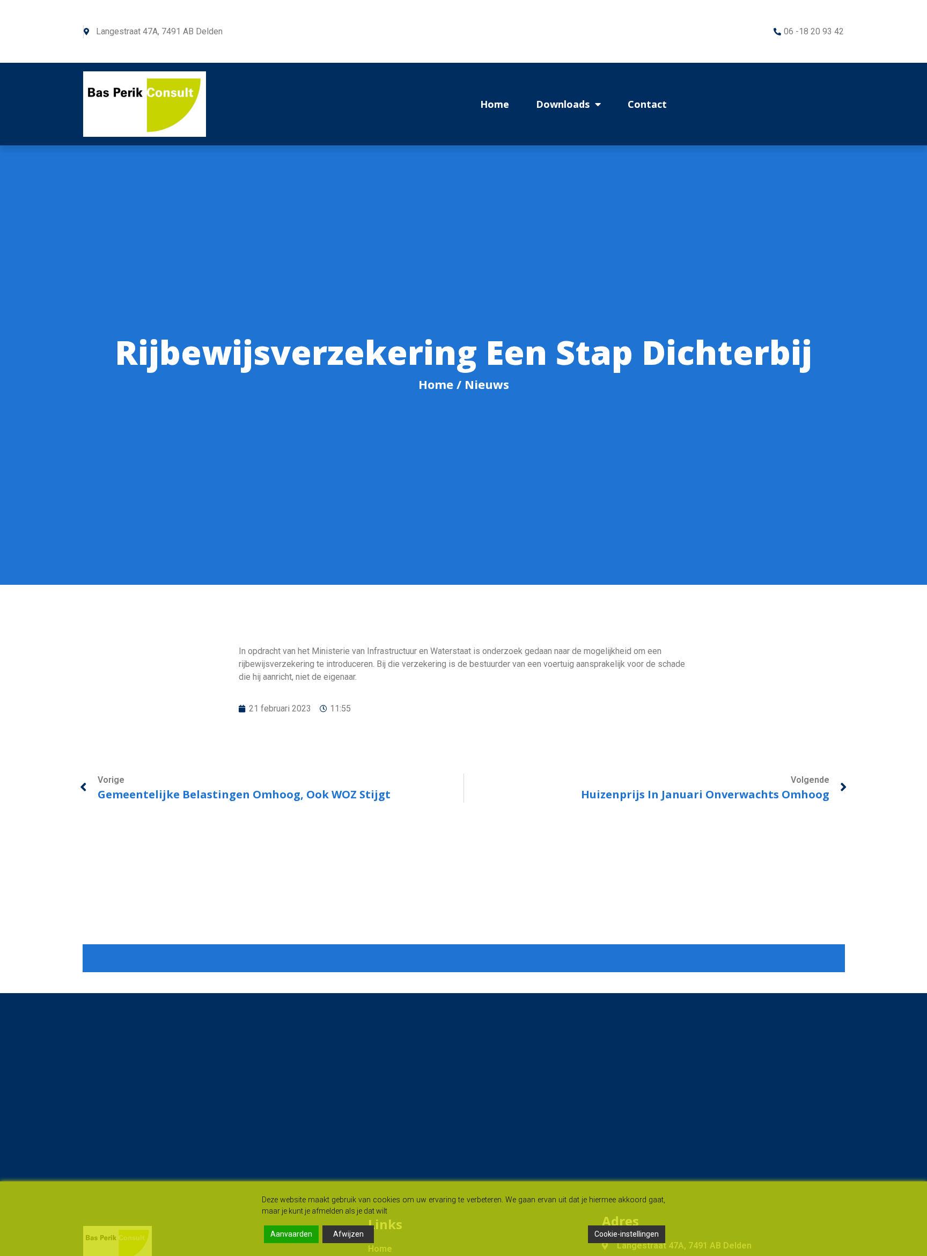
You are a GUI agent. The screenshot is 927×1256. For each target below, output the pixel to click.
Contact (647, 104)
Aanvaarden (291, 1234)
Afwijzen (348, 1234)
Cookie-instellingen (626, 1234)
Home (494, 104)
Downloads (563, 104)
